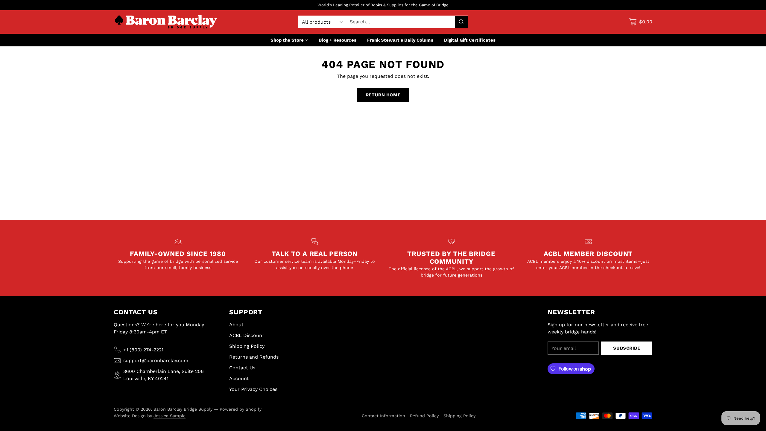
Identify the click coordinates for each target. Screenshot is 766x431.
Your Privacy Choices (253, 389)
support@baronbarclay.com (155, 360)
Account (239, 378)
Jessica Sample (169, 415)
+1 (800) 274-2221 (143, 350)
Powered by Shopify (241, 409)
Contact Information (383, 415)
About (236, 324)
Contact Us (242, 368)
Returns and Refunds (254, 357)
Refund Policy (424, 415)
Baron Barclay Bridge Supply (182, 409)
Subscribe (626, 348)
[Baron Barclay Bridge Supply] (166, 22)
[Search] (461, 22)
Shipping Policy (247, 346)
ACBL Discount (246, 335)
